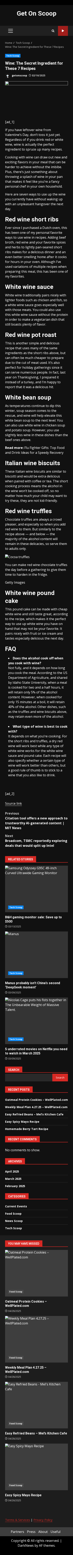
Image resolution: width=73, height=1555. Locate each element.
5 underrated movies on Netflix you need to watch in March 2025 (36, 1021)
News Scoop (14, 1221)
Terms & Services (17, 1520)
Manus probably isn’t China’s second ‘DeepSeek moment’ (36, 954)
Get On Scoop (36, 13)
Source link (13, 803)
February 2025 (15, 1186)
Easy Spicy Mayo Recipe (22, 1122)
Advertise (63, 31)
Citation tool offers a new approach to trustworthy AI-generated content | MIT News (36, 820)
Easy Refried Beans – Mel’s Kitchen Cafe (34, 1114)
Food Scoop (13, 1213)
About (43, 1531)
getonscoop (19, 75)
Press (31, 1531)
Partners (17, 1531)
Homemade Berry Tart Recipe (26, 1129)
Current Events (16, 1206)
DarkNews (26, 1545)
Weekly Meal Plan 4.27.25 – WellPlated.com (36, 1107)
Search (13, 1069)
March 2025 (13, 1179)
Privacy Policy (43, 1520)
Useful (55, 1531)
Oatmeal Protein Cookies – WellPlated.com (36, 1100)
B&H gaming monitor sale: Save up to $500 (36, 889)
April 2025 (12, 1171)
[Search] (53, 31)
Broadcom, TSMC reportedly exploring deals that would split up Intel (36, 841)
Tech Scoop (12, 55)
